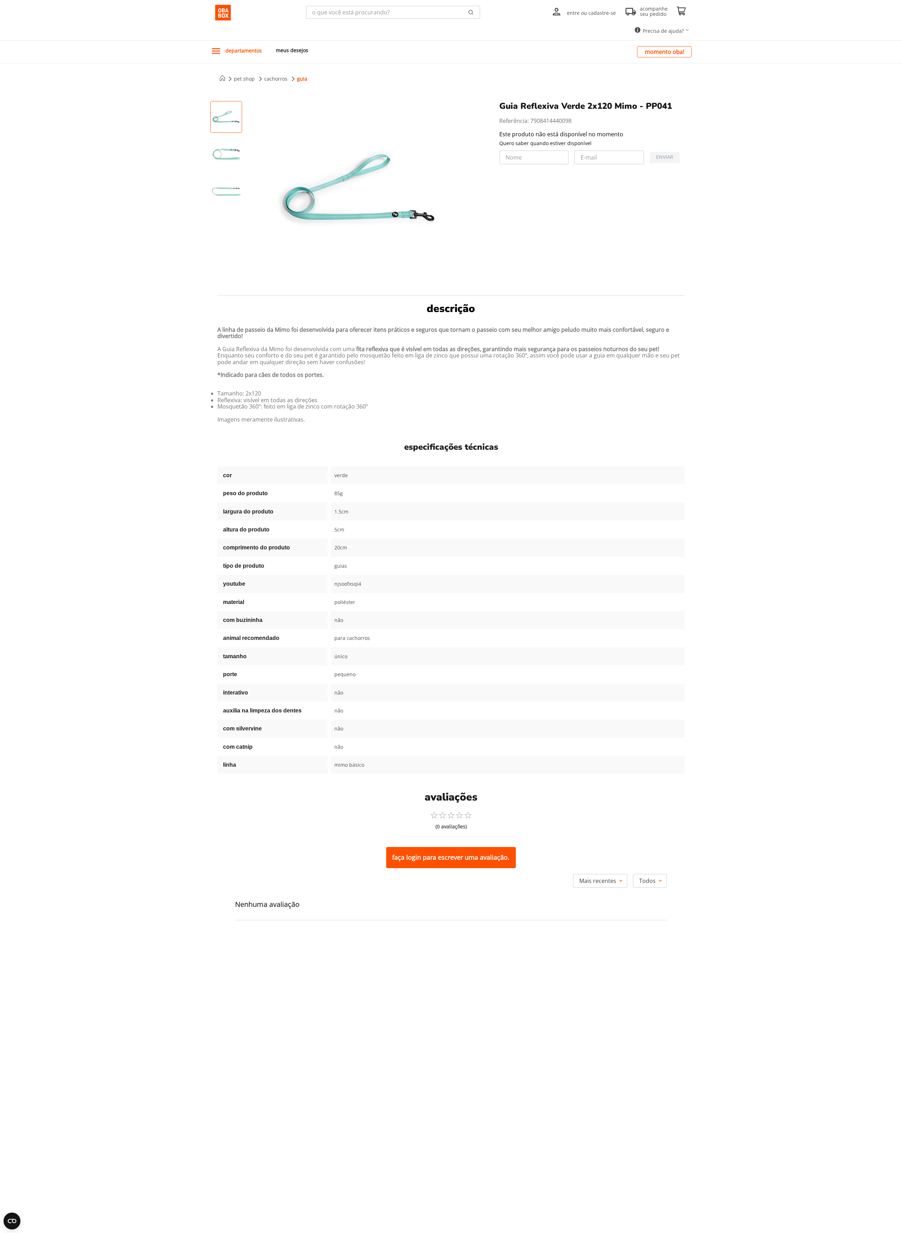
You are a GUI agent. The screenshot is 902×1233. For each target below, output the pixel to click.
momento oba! (664, 52)
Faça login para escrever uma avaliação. (450, 857)
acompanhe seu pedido (654, 11)
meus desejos (292, 50)
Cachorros (276, 78)
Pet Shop (244, 78)
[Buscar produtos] (471, 12)
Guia (302, 78)
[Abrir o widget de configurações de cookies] (12, 1221)
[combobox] (393, 12)
